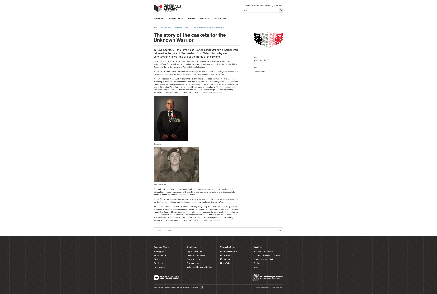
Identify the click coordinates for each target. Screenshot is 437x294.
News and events (258, 6)
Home (155, 27)
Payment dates (193, 259)
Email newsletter (230, 251)
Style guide (194, 287)
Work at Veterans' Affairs (264, 259)
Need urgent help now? (274, 6)
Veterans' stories (260, 71)
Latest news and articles (180, 27)
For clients (205, 18)
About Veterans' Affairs (263, 251)
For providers (220, 18)
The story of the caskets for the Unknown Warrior (206, 27)
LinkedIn (226, 259)
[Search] (281, 10)
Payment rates (193, 263)
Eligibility (191, 18)
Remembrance (175, 18)
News (256, 267)
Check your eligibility (196, 255)
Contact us (246, 6)
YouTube (226, 263)
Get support (159, 18)
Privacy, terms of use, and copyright (177, 287)
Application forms (194, 251)
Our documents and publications (267, 255)
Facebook (227, 255)
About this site (158, 287)
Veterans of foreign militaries (199, 267)
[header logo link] (168, 8)
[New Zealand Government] (267, 277)
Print (281, 231)
